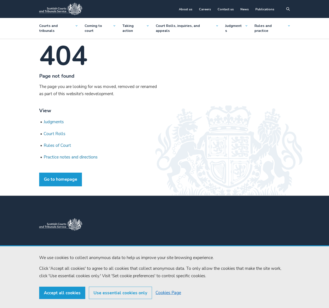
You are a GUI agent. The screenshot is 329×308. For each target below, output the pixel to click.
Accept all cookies (62, 293)
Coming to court (93, 28)
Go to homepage (60, 179)
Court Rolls (54, 134)
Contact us (226, 9)
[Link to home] (60, 9)
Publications (264, 9)
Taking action (128, 28)
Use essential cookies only (120, 293)
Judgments (233, 28)
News (244, 9)
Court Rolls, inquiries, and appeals (178, 28)
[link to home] (60, 224)
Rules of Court (57, 145)
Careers (205, 9)
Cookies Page (168, 293)
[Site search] (288, 9)
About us (185, 9)
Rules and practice (263, 28)
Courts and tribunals (48, 28)
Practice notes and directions (71, 157)
